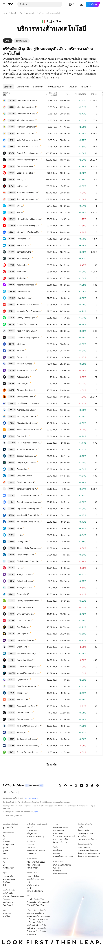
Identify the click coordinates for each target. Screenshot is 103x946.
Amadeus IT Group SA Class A (29, 515)
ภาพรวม (30, 845)
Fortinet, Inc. (22, 265)
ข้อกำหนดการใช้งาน (36, 913)
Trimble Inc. (22, 693)
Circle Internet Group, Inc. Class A (29, 561)
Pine (4, 853)
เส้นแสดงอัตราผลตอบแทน (13, 896)
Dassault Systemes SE (26, 456)
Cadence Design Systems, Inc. (29, 337)
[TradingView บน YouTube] (71, 785)
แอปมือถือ (7, 913)
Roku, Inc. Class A (25, 574)
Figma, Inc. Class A (25, 660)
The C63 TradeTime (36, 905)
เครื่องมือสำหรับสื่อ (35, 891)
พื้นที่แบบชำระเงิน (60, 874)
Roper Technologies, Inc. (27, 449)
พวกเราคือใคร (33, 876)
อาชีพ (29, 888)
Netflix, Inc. (22, 179)
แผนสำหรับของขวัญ (35, 836)
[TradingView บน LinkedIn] (81, 785)
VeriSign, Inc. (22, 541)
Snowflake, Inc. (24, 291)
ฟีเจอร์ (30, 827)
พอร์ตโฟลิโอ (8, 893)
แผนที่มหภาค (8, 902)
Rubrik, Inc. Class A (25, 587)
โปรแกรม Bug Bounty (36, 931)
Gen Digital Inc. (23, 627)
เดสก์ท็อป (6, 916)
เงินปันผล (6, 882)
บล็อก (29, 882)
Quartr (35, 812)
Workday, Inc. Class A (26, 410)
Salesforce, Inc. (23, 239)
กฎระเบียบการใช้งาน (62, 839)
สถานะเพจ (31, 934)
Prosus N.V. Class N (25, 364)
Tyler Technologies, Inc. (27, 686)
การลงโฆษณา (84, 847)
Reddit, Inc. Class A (25, 482)
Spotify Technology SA (27, 317)
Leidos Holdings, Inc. (26, 640)
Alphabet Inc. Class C (26, 107)
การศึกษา (57, 853)
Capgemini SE (23, 594)
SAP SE (20, 206)
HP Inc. (20, 528)
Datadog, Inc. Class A (26, 370)
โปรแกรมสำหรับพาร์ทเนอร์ (89, 853)
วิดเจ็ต (80, 827)
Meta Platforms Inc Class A (28, 140)
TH (74, 4)
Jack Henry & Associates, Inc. (29, 745)
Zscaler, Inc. (22, 469)
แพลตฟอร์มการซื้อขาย (87, 839)
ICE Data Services (31, 798)
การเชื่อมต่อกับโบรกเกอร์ (88, 850)
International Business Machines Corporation (29, 232)
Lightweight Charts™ (87, 833)
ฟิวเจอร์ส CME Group (36, 862)
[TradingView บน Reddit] (98, 785)
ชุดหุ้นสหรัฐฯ (32, 868)
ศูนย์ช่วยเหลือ (33, 885)
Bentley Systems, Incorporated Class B (29, 752)
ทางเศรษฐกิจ (8, 876)
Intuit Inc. (21, 344)
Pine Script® (8, 905)
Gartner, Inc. (22, 732)
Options (6, 899)
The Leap (31, 853)
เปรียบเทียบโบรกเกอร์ (36, 850)
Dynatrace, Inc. (23, 680)
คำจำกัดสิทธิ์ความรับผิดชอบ (38, 916)
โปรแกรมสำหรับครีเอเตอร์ (64, 836)
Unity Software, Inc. (25, 614)
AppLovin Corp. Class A (27, 331)
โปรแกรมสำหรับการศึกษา (88, 856)
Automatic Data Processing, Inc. (29, 304)
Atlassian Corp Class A (27, 423)
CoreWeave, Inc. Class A (28, 403)
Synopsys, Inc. (23, 357)
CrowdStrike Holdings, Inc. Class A (29, 219)
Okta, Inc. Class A (24, 475)
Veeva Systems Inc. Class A (29, 429)
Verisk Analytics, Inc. (26, 554)
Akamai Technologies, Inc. (28, 666)
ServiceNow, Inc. (24, 252)
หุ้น (4, 836)
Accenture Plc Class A (26, 285)
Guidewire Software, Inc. (28, 653)
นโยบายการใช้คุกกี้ (35, 922)
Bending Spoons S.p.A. (27, 489)
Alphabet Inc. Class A (27, 100)
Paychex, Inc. (23, 436)
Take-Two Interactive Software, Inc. (29, 443)
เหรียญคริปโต (8, 845)
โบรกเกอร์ (31, 847)
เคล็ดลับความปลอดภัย (36, 928)
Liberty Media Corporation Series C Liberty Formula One (29, 548)
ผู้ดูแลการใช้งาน (60, 842)
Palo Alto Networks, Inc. (27, 192)
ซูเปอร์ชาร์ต (8, 827)
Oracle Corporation (25, 166)
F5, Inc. (20, 568)
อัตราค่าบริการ (33, 830)
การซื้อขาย (57, 850)
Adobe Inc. (21, 271)
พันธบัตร (6, 842)
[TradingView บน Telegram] (87, 785)
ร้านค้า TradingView (36, 899)
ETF (4, 839)
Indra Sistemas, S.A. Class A (29, 726)
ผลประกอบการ (9, 879)
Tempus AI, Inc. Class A (27, 706)
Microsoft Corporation (26, 127)
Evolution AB (22, 647)
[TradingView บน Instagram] (76, 785)
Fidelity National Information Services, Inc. (29, 601)
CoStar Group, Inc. (25, 712)
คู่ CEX (5, 847)
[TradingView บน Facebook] (65, 785)
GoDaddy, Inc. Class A (27, 739)
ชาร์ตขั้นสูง (82, 836)
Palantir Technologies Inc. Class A (29, 153)
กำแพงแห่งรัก (58, 830)
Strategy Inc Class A (26, 390)
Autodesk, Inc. (23, 377)
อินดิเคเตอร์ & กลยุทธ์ (62, 865)
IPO (4, 885)
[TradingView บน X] (60, 785)
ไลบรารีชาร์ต (83, 830)
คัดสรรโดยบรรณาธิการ (63, 856)
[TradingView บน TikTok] (92, 785)
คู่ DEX (5, 850)
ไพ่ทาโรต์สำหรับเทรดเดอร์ (38, 902)
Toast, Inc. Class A (25, 607)
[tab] (7, 40)
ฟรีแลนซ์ (57, 871)
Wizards (56, 868)
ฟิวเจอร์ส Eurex (33, 865)
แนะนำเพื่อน (58, 833)
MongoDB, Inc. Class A (26, 462)
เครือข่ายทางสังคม (61, 827)
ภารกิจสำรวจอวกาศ (35, 879)
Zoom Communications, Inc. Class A (29, 495)
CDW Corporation (24, 620)
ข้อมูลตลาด (32, 833)
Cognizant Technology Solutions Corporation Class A (29, 508)
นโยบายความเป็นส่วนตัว (37, 919)
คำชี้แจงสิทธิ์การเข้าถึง (36, 925)
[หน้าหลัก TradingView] (10, 4)
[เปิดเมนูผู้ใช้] (4, 4)
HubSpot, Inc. (23, 699)
